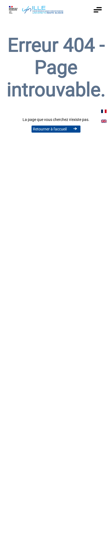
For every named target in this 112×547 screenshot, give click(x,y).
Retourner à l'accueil (50, 129)
